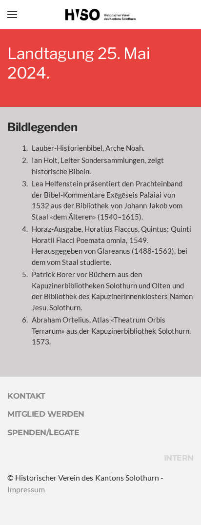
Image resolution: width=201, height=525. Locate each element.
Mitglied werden (45, 414)
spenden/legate (43, 432)
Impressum (26, 489)
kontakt (26, 396)
